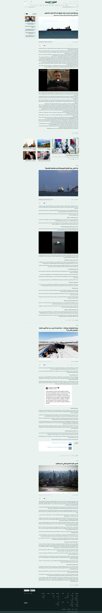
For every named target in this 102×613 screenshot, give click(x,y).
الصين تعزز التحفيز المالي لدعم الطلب (67, 464)
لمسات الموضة (43, 597)
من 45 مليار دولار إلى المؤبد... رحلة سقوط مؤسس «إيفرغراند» (30, 24)
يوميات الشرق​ (46, 5)
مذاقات (44, 595)
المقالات (68, 595)
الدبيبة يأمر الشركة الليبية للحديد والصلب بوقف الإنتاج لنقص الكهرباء (29, 30)
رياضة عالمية (77, 606)
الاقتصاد (59, 5)
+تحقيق (72, 606)
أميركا (64, 455)
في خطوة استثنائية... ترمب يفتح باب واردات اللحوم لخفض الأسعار (30, 36)
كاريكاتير (68, 596)
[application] (58, 242)
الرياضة (43, 5)
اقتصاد (73, 585)
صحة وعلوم (53, 5)
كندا (61, 455)
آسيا (72, 597)
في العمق (41, 5)
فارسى (70, 1)
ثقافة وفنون (56, 5)
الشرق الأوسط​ (66, 5)
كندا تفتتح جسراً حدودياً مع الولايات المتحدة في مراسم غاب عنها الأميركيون (57, 447)
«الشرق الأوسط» (73, 199)
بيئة (53, 597)
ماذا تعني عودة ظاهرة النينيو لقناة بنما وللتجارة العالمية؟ (29, 33)
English (76, 1)
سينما (58, 597)
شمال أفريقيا (76, 597)
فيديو (38, 5)
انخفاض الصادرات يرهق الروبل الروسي (72, 155)
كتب (58, 595)
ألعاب (33, 5)
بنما (66, 320)
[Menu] (77, 5)
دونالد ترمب (72, 455)
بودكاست (36, 5)
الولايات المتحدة (71, 595)
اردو (71, 1)
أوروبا (72, 596)
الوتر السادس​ (57, 596)
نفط (69, 455)
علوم (53, 596)
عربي (77, 1)
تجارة (66, 455)
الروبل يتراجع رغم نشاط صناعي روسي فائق (44, 160)
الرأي (61, 5)
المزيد (31, 5)
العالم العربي (77, 595)
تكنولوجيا (50, 5)
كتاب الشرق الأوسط (67, 597)
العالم (63, 5)
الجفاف (73, 320)
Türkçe (73, 1)
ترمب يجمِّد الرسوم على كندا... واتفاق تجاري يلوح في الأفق (60, 442)
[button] (58, 242)
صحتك (53, 595)
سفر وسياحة (43, 596)
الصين (70, 585)
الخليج (76, 596)
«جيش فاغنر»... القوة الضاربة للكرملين (30, 160)
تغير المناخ (69, 320)
